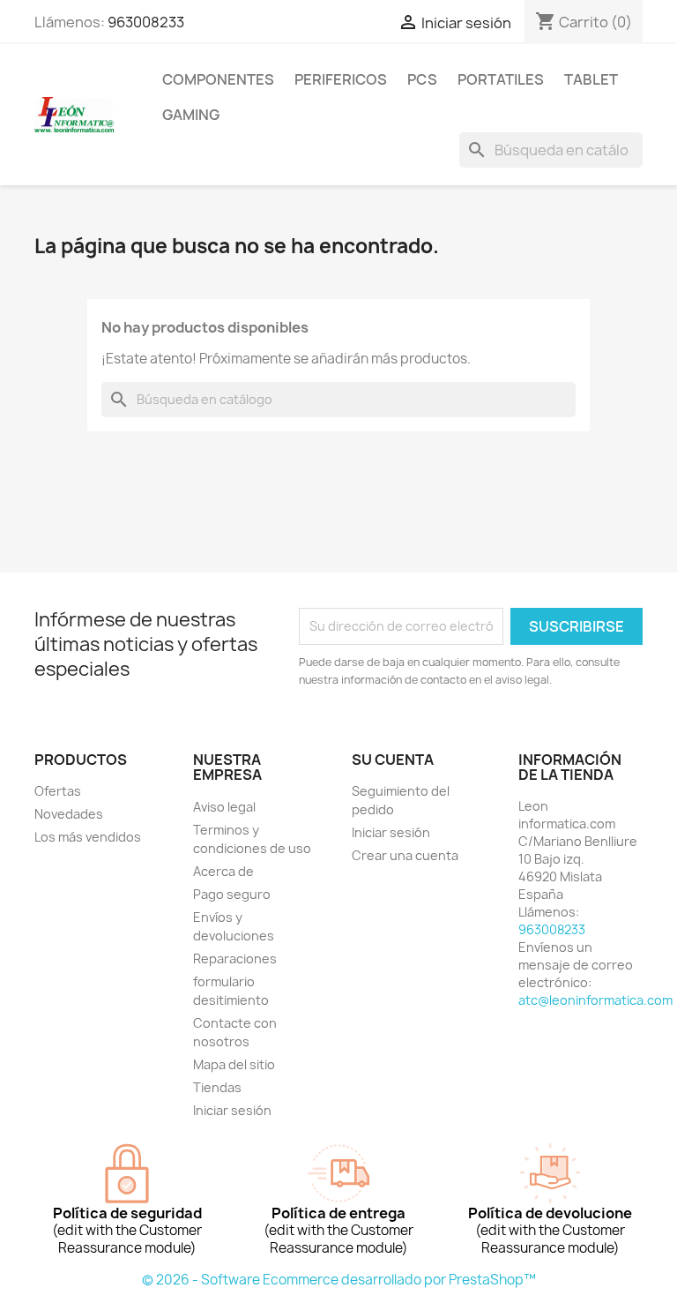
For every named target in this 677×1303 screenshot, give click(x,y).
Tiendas (217, 1087)
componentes (218, 79)
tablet (591, 79)
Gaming (190, 114)
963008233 (146, 22)
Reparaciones (235, 958)
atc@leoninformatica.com (595, 1000)
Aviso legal (224, 806)
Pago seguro (232, 894)
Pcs (422, 79)
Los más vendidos (87, 836)
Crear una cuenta (405, 855)
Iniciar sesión (232, 1110)
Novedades (68, 813)
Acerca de (223, 871)
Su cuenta (393, 759)
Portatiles (501, 79)
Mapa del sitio (234, 1064)
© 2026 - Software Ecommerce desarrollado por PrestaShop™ (339, 1279)
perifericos (340, 79)
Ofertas (57, 791)
